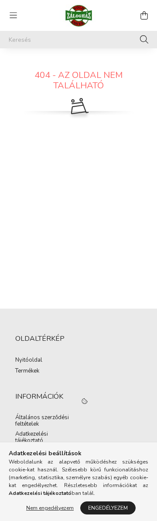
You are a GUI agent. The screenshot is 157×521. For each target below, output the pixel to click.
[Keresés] (144, 39)
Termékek (27, 371)
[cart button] (144, 15)
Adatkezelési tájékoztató (31, 437)
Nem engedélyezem (50, 507)
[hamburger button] (13, 15)
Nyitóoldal (28, 360)
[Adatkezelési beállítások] (84, 401)
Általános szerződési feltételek (42, 421)
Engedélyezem (108, 507)
